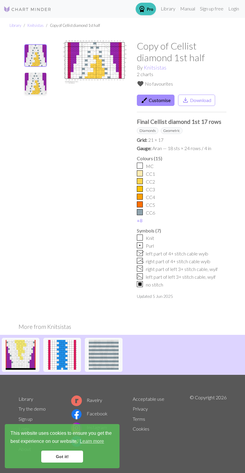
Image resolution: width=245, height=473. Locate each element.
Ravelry (94, 400)
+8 (140, 220)
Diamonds (148, 130)
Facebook (97, 413)
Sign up (26, 419)
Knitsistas (35, 25)
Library (168, 8)
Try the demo (32, 409)
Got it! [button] (62, 456)
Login (233, 8)
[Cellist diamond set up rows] (62, 354)
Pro (145, 9)
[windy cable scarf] (103, 354)
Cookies (141, 429)
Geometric (171, 130)
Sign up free (211, 8)
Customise (156, 100)
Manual (187, 8)
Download (196, 100)
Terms (139, 419)
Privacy (140, 409)
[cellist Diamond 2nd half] (20, 354)
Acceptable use (148, 399)
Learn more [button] (92, 441)
